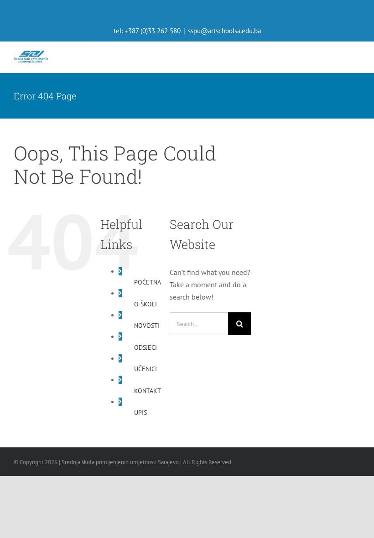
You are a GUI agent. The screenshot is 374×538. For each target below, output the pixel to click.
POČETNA (147, 282)
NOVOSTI (147, 325)
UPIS (140, 413)
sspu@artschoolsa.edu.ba (224, 30)
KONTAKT (147, 391)
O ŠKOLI (145, 304)
